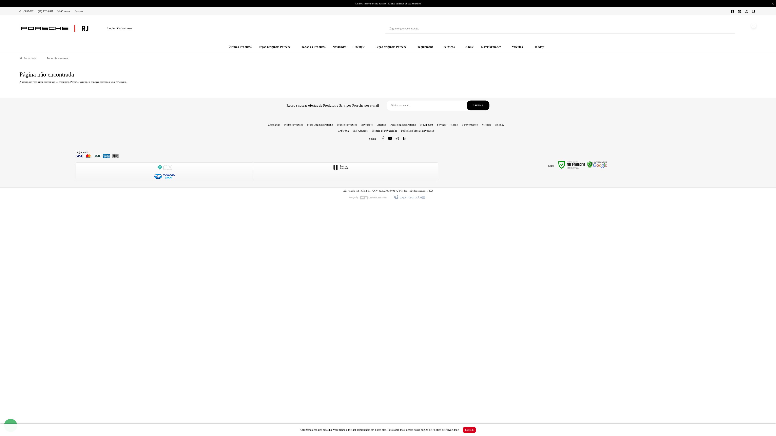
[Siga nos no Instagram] (746, 11)
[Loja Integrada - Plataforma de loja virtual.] (409, 197)
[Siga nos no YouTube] (390, 138)
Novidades (367, 124)
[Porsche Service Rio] (54, 28)
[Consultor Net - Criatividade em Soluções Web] (370, 197)
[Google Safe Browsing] (597, 164)
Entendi (469, 429)
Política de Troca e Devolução (417, 130)
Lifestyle (381, 124)
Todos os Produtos (347, 124)
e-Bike (454, 124)
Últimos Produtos (293, 124)
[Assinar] (478, 105)
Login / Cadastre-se (119, 28)
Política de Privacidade (384, 130)
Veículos (486, 124)
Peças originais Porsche (403, 124)
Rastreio (79, 11)
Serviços (441, 124)
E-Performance (470, 124)
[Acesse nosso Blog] (754, 11)
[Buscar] (729, 29)
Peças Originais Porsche (320, 124)
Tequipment (426, 124)
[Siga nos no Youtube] (739, 11)
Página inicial (30, 58)
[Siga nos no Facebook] (732, 11)
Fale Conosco (63, 11)
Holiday (499, 124)
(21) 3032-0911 (27, 11)
